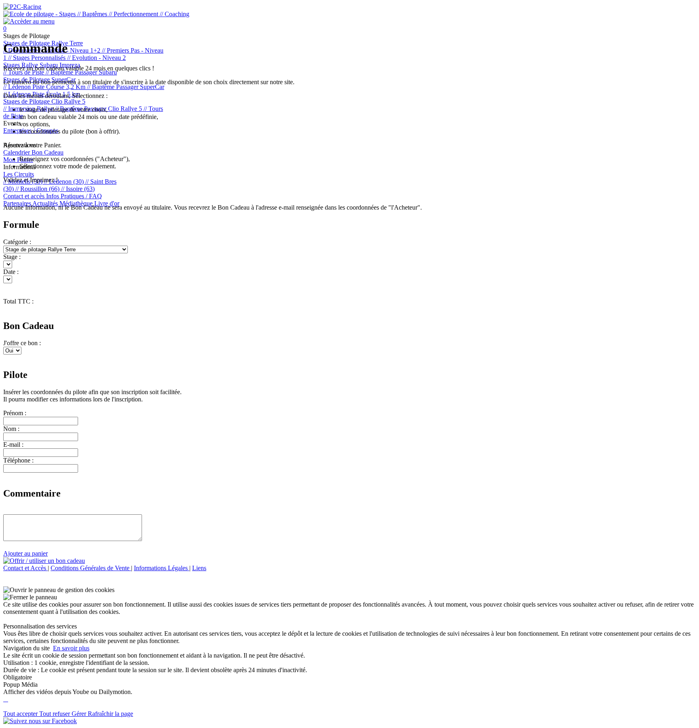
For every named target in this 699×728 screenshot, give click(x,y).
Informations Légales (161, 568)
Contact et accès (24, 196)
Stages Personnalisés (37, 57)
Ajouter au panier (25, 553)
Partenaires (17, 203)
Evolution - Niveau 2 (96, 57)
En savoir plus (71, 648)
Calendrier (17, 152)
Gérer (80, 713)
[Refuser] (7, 699)
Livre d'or (106, 203)
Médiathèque (76, 203)
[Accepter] (4, 699)
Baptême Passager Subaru (81, 72)
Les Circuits (18, 174)
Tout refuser (55, 713)
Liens (199, 568)
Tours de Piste (24, 72)
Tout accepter (21, 713)
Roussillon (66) (38, 188)
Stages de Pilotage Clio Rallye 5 (44, 101)
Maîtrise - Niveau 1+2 (70, 50)
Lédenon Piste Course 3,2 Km (45, 86)
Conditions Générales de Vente (91, 568)
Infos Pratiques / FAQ (74, 196)
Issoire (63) (78, 188)
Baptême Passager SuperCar (125, 86)
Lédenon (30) (64, 181)
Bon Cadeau (48, 152)
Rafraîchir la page (110, 713)
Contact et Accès (25, 568)
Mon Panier (18, 159)
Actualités (45, 203)
